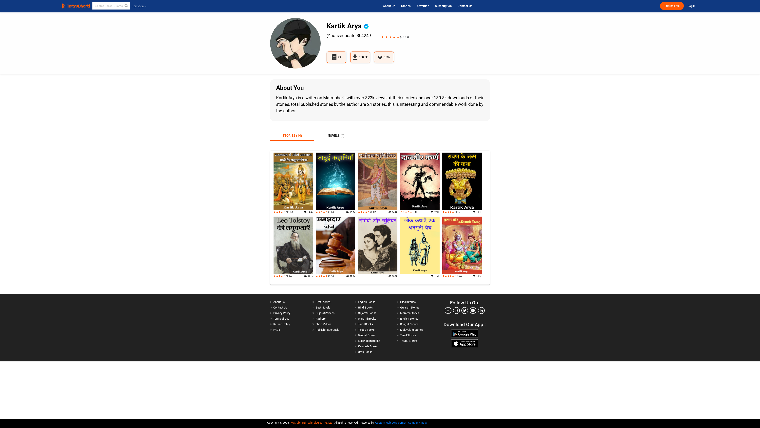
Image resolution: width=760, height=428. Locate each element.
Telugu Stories (408, 340)
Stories (406, 6)
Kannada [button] (138, 6)
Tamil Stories (408, 335)
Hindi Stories (408, 302)
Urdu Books (365, 351)
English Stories (409, 318)
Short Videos (323, 324)
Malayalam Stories (411, 329)
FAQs (276, 329)
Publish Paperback (327, 329)
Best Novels (323, 307)
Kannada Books (368, 346)
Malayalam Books (369, 340)
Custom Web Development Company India (401, 422)
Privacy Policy (281, 313)
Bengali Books (366, 335)
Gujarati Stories (409, 307)
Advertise (423, 6)
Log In (692, 6)
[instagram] (456, 310)
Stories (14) (292, 136)
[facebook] (448, 310)
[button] (126, 6)
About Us (389, 6)
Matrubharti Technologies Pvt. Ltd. (312, 422)
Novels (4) (336, 136)
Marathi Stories (409, 313)
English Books (366, 302)
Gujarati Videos (325, 313)
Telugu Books (366, 329)
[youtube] (473, 310)
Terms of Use (281, 318)
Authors (321, 318)
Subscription (443, 6)
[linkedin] (481, 310)
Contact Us (465, 6)
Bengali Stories (409, 324)
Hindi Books (365, 307)
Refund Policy (281, 324)
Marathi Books (367, 318)
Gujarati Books (367, 313)
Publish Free (671, 6)
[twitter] (464, 310)
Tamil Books (365, 324)
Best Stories (323, 302)
